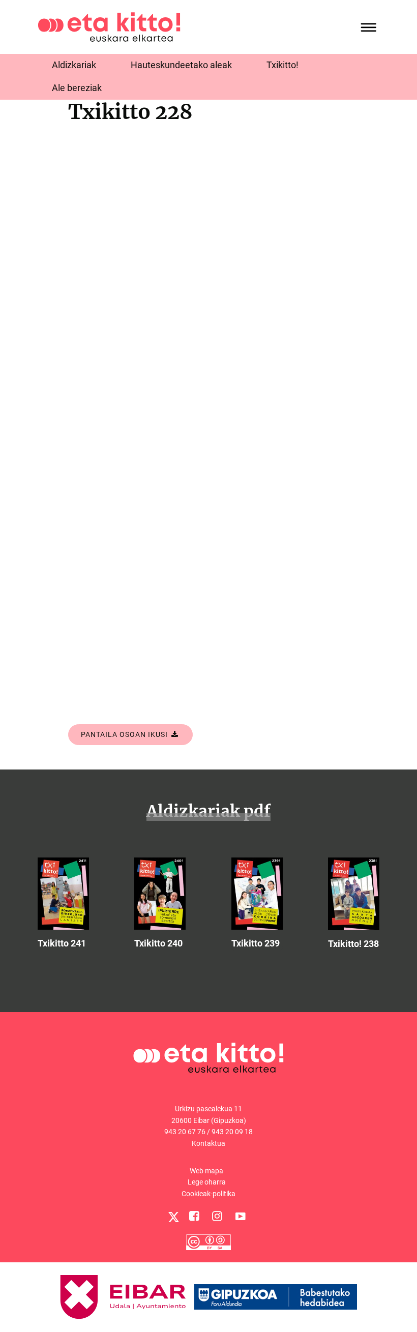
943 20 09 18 (232, 1132)
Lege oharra (207, 1182)
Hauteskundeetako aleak (181, 65)
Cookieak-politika (208, 1194)
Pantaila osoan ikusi (125, 734)
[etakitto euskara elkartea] (109, 26)
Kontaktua (208, 1143)
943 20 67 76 (184, 1132)
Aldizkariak (74, 65)
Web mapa (206, 1171)
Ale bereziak (77, 87)
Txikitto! (282, 65)
